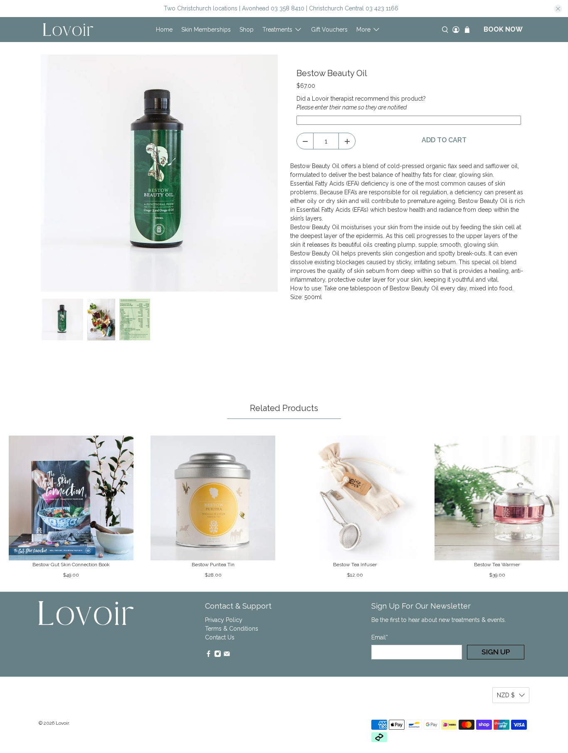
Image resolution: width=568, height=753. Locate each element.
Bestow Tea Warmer (497, 564)
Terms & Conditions (231, 628)
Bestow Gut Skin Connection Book (71, 564)
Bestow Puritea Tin (213, 564)
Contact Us (220, 637)
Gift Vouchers (329, 29)
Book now (503, 29)
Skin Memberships (206, 29)
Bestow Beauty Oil (331, 73)
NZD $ (506, 695)
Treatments (277, 29)
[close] (558, 9)
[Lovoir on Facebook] (208, 655)
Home (164, 29)
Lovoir (62, 723)
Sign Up (496, 652)
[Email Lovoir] (226, 655)
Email (379, 637)
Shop (247, 29)
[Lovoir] (68, 29)
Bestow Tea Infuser (355, 564)
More (363, 29)
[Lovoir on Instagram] (217, 655)
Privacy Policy (223, 620)
